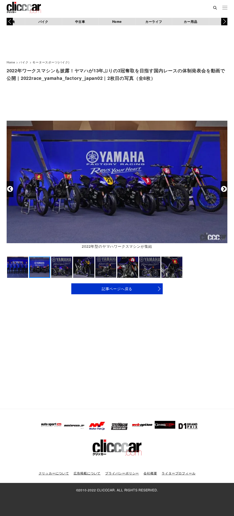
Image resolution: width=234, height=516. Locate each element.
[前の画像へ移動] (10, 189)
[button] (224, 21)
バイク (43, 21)
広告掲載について (87, 473)
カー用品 (190, 21)
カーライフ (153, 21)
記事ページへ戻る (117, 288)
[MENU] (224, 8)
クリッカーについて (54, 473)
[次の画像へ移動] (224, 189)
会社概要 (150, 473)
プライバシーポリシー (122, 473)
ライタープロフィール (178, 473)
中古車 (80, 21)
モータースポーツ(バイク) (50, 62)
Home (117, 21)
